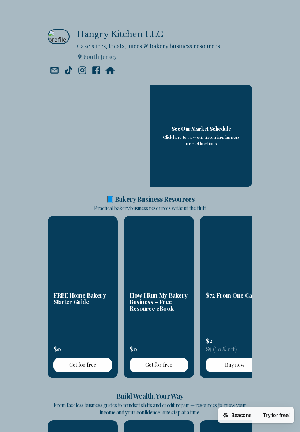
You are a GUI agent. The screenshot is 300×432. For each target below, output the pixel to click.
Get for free (82, 364)
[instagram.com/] (82, 71)
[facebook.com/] (96, 71)
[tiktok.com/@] (68, 71)
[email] (54, 71)
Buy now (235, 364)
